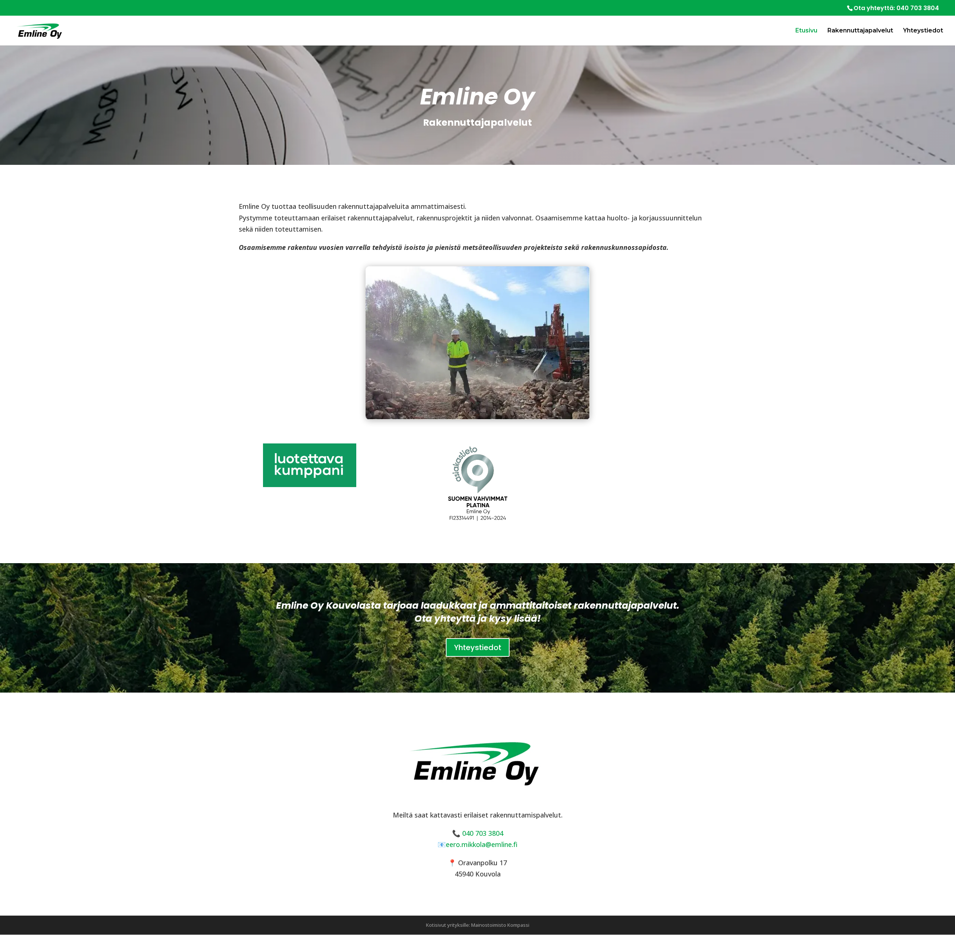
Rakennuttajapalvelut (860, 31)
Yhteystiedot (923, 31)
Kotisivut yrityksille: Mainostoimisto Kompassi (477, 925)
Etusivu (806, 31)
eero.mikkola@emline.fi (481, 844)
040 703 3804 (917, 8)
